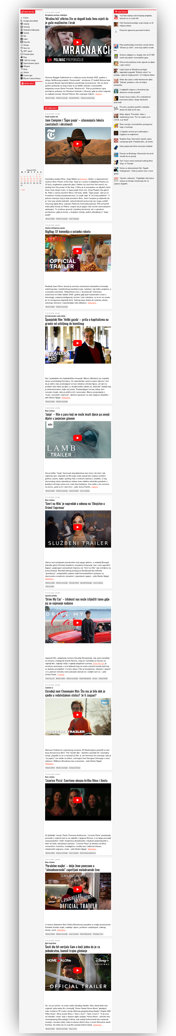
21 (34, 181)
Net (24, 36)
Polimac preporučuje (87, 98)
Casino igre (27, 75)
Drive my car (50, 678)
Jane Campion (74, 219)
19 (28, 181)
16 (40, 179)
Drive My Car (98, 663)
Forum (25, 18)
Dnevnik (26, 42)
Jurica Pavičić (74, 491)
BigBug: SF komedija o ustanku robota (67, 231)
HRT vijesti (27, 51)
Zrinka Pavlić (103, 678)
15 (37, 179)
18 (25, 181)
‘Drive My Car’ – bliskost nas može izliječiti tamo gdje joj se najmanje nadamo (77, 601)
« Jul (22, 190)
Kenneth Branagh (86, 583)
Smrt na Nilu (50, 586)
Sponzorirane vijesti (31, 63)
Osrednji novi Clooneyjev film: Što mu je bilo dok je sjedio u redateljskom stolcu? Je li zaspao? (75, 693)
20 (31, 181)
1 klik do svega (29, 60)
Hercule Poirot (74, 583)
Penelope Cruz (98, 934)
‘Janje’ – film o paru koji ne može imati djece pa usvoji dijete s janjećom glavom (77, 416)
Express (83, 179)
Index (25, 39)
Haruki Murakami (85, 678)
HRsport (26, 66)
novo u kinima (84, 491)
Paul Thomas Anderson (88, 853)
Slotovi (26, 72)
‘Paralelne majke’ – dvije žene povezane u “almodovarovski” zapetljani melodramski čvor (72, 867)
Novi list (26, 48)
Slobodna (92, 303)
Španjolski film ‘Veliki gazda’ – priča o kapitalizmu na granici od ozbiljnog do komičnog (76, 321)
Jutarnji (26, 24)
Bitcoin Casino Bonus (32, 78)
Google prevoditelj (30, 21)
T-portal (60, 674)
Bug (25, 57)
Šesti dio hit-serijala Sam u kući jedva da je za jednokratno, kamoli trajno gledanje (72, 948)
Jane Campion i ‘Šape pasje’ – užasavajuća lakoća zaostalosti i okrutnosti (74, 122)
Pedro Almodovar (85, 934)
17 (22, 181)
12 (28, 179)
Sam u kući (73, 1029)
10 (22, 179)
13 (31, 179)
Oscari (95, 678)
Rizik (25, 69)
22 (37, 181)
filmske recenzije (62, 98)
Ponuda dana (28, 54)
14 (34, 179)
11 (25, 179)
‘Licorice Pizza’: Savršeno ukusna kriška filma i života (76, 780)
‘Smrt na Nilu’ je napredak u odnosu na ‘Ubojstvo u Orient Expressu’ (75, 505)
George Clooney (74, 768)
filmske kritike (50, 98)
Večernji (26, 27)
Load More (135, 190)
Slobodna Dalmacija (31, 30)
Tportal (26, 33)
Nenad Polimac (74, 98)
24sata (26, 45)
